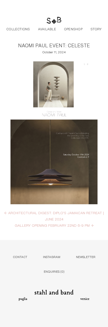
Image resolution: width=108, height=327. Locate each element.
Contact (20, 256)
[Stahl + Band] (54, 20)
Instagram (51, 256)
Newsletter (85, 256)
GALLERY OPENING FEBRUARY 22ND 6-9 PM (54, 225)
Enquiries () (54, 271)
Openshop (73, 28)
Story (96, 28)
